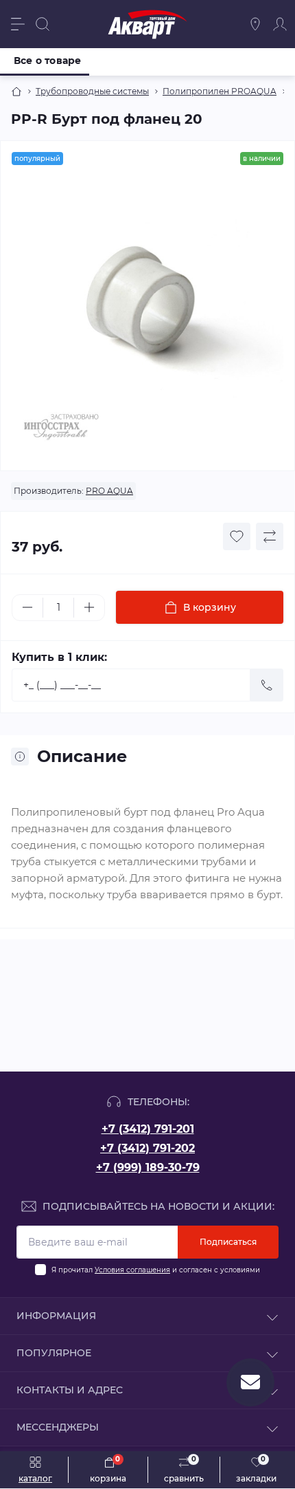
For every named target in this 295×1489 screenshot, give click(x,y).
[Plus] (89, 607)
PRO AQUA (109, 491)
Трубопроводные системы (92, 91)
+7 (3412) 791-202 (147, 1148)
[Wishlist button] (236, 536)
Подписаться (228, 1242)
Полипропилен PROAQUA (219, 91)
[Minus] (27, 607)
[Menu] (18, 24)
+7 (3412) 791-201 (148, 1128)
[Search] (42, 24)
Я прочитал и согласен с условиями (155, 1269)
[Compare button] (269, 536)
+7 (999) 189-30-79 (148, 1167)
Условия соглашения (132, 1269)
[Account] (280, 24)
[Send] (266, 685)
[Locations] (255, 24)
